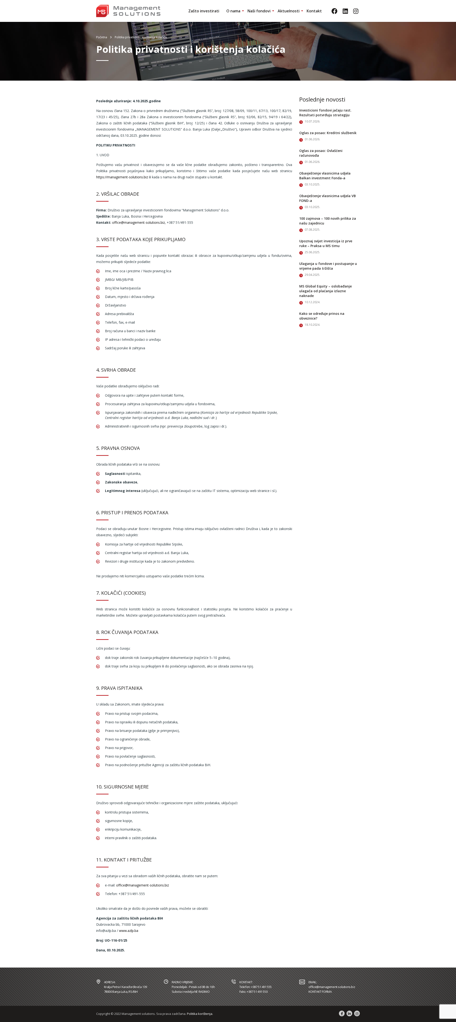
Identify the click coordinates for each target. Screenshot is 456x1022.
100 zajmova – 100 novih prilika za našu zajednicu (327, 220)
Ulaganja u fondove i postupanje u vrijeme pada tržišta (328, 266)
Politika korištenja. (200, 1014)
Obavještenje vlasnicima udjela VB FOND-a (327, 198)
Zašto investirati (203, 11)
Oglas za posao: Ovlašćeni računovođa (320, 153)
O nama (233, 11)
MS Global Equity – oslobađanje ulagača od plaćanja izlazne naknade (325, 291)
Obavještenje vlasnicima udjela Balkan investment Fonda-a (325, 175)
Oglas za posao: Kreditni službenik (327, 133)
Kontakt (314, 11)
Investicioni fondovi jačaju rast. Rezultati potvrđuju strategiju (325, 112)
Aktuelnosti (288, 11)
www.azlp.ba (128, 930)
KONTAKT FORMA (320, 991)
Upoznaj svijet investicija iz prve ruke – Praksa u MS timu (325, 243)
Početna (101, 37)
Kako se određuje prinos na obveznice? (321, 316)
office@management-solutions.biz (138, 222)
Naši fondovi (259, 11)
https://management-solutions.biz (122, 177)
